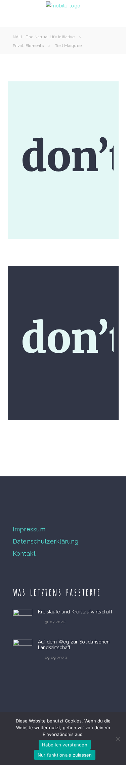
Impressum (29, 529)
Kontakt (24, 553)
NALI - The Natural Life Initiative (44, 36)
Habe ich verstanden (64, 744)
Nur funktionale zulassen (65, 755)
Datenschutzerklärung (46, 541)
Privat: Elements (28, 45)
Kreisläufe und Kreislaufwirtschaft (75, 611)
